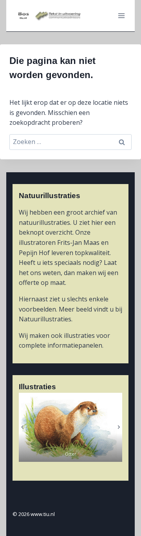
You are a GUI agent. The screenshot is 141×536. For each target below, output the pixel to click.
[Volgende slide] (118, 427)
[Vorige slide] (22, 427)
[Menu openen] (121, 15)
